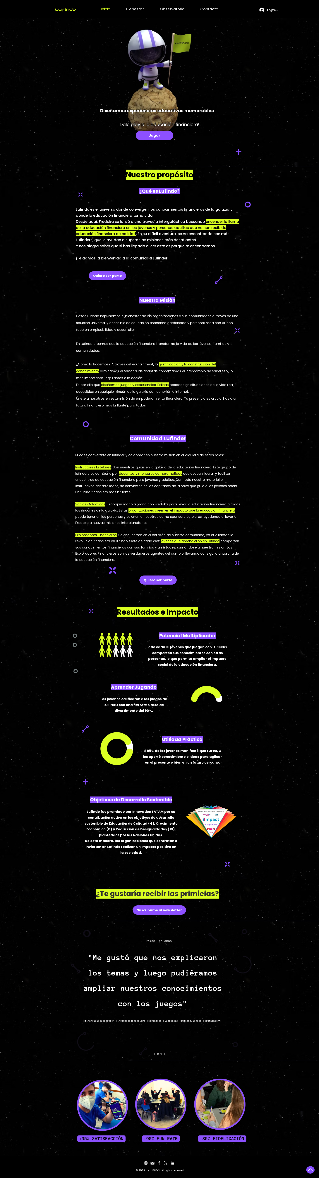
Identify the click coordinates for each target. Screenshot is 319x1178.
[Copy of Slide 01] (161, 1054)
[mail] (152, 1163)
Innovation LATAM (148, 811)
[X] (166, 1163)
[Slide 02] (157, 1053)
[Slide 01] (154, 1053)
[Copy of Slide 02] (164, 1053)
